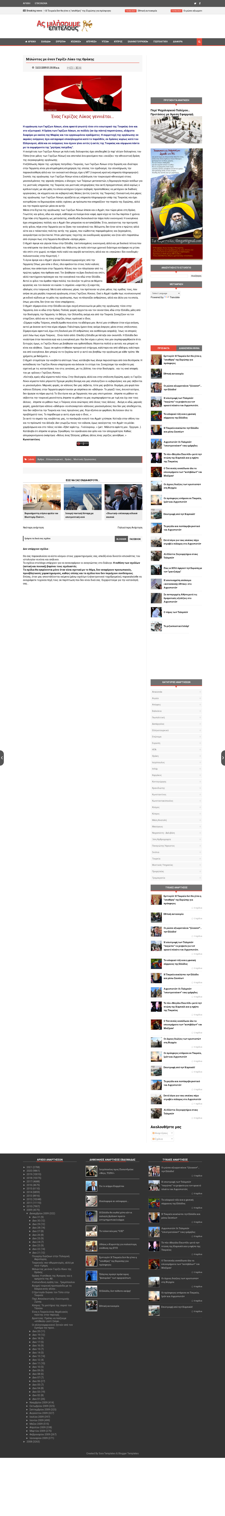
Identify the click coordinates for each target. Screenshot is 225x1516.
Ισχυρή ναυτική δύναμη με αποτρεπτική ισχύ (79, 515)
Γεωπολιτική (160, 41)
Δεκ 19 (36, 1334)
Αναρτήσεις (161, 1133)
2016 (30, 1185)
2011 (30, 1202)
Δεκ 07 (36, 1377)
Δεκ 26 (36, 1234)
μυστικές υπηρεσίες (162, 865)
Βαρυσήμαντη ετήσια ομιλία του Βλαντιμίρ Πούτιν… (41, 515)
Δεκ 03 (36, 1391)
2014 (30, 1192)
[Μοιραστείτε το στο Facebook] (77, 67)
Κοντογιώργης (159, 781)
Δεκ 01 (36, 1399)
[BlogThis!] (71, 67)
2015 (30, 1188)
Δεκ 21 (36, 1252)
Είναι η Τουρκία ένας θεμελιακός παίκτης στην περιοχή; (50, 1313)
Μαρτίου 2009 (38, 1430)
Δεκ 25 (36, 1238)
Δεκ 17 (36, 1342)
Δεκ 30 (36, 1220)
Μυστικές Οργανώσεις (85, 459)
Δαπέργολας (158, 724)
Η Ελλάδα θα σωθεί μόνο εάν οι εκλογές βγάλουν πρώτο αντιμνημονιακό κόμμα (115, 1216)
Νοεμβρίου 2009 (39, 1402)
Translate (175, 297)
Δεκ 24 (36, 1242)
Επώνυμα (156, 736)
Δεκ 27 (36, 1231)
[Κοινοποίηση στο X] (74, 67)
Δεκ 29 (36, 1224)
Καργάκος (157, 775)
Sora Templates (107, 1453)
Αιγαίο (155, 698)
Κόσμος (75, 41)
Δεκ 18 (36, 1338)
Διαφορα (177, 41)
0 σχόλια (198, 908)
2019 (30, 1174)
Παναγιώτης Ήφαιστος (163, 846)
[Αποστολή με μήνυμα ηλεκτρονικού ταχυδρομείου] (68, 67)
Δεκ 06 (36, 1381)
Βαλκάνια (156, 711)
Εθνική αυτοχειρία (109, 1306)
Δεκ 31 (36, 1217)
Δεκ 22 (36, 1249)
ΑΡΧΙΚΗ (26, 3)
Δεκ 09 (36, 1370)
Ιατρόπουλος (158, 762)
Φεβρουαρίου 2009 (40, 1434)
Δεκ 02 (36, 1395)
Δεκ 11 (36, 1363)
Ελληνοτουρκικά (137, 41)
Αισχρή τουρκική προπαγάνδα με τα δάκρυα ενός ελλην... (51, 1287)
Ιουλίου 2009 (37, 1416)
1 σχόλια (198, 1104)
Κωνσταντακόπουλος (162, 801)
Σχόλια (158, 1139)
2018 (30, 1178)
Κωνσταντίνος (159, 794)
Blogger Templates (128, 1453)
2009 (30, 1209)
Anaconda (157, 692)
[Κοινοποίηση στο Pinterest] (80, 67)
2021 (30, 1167)
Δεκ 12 (36, 1359)
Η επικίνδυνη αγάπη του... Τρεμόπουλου (53, 1282)
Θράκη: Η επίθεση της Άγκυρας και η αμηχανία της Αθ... (52, 1277)
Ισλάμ (155, 769)
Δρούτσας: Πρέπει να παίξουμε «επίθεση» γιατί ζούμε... (49, 1320)
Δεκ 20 (36, 1331)
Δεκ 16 (36, 1345)
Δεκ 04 (36, 1388)
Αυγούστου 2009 (39, 1413)
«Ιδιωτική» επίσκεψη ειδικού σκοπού (121, 515)
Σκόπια (155, 852)
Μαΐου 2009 (36, 1423)
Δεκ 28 (36, 1227)
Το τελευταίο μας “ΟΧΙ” (111, 1231)
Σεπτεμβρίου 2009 (40, 1409)
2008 (30, 1441)
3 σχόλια (198, 936)
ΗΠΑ (154, 749)
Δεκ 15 (36, 1349)
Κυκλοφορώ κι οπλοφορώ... (114, 1201)
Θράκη (68, 459)
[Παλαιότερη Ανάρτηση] (223, 758)
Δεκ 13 (36, 1356)
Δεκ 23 (36, 1245)
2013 (30, 1195)
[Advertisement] (148, 25)
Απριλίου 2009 (38, 1427)
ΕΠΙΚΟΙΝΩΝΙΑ (41, 3)
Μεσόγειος (157, 826)
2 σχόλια (198, 918)
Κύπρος (156, 813)
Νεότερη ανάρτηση (33, 527)
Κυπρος (118, 41)
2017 (30, 1181)
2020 (30, 1170)
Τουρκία (156, 858)
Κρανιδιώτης (158, 788)
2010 (30, 1206)
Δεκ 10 (36, 1366)
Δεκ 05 (36, 1384)
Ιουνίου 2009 (37, 1420)
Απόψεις (90, 41)
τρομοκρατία (158, 878)
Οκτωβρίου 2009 (39, 1406)
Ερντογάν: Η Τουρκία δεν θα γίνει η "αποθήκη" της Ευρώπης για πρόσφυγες (118, 1261)
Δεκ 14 (36, 1352)
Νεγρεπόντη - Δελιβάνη (163, 833)
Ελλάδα (45, 41)
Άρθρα (41, 459)
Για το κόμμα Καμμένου (111, 1186)
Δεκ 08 (36, 1374)
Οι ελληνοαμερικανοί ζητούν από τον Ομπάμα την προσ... (52, 1326)
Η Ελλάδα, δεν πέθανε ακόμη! (115, 1290)
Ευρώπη (60, 41)
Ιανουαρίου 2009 (39, 1438)
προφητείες (158, 871)
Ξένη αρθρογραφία (161, 839)
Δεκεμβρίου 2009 (39, 1213)
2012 (30, 1199)
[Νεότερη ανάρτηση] (2, 758)
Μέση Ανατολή (159, 820)
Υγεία (105, 41)
